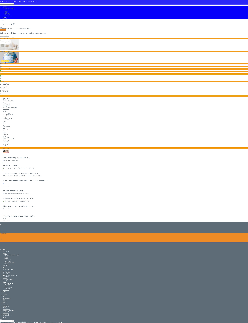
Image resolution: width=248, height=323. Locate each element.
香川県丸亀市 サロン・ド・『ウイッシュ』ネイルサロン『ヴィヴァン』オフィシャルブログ (18, 1)
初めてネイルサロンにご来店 (10, 9)
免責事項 (13, 322)
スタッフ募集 (6, 109)
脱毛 (4, 128)
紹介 (4, 125)
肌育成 (6, 12)
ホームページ (5, 6)
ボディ (4, 124)
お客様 (4, 136)
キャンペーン (7, 13)
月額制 (6, 11)
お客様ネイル (6, 134)
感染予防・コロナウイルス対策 (10, 107)
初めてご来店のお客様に (8, 100)
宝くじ (4, 110)
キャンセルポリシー (7, 118)
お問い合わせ (5, 18)
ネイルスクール (6, 137)
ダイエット (5, 129)
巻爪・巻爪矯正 (6, 105)
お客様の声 (4, 17)
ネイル (4, 132)
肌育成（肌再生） (7, 126)
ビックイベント (6, 103)
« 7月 (1, 94)
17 (0, 90)
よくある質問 (7, 14)
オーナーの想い (6, 143)
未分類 (4, 145)
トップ (4, 7)
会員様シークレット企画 (8, 138)
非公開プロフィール (7, 144)
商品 (4, 130)
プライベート (6, 141)
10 (0, 89)
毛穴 (4, 102)
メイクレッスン (6, 140)
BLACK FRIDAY (6, 98)
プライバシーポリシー (8, 114)
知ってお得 (5, 99)
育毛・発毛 (5, 106)
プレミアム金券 (6, 113)
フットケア (5, 133)
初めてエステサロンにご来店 (10, 8)
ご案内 (4, 117)
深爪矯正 (5, 111)
